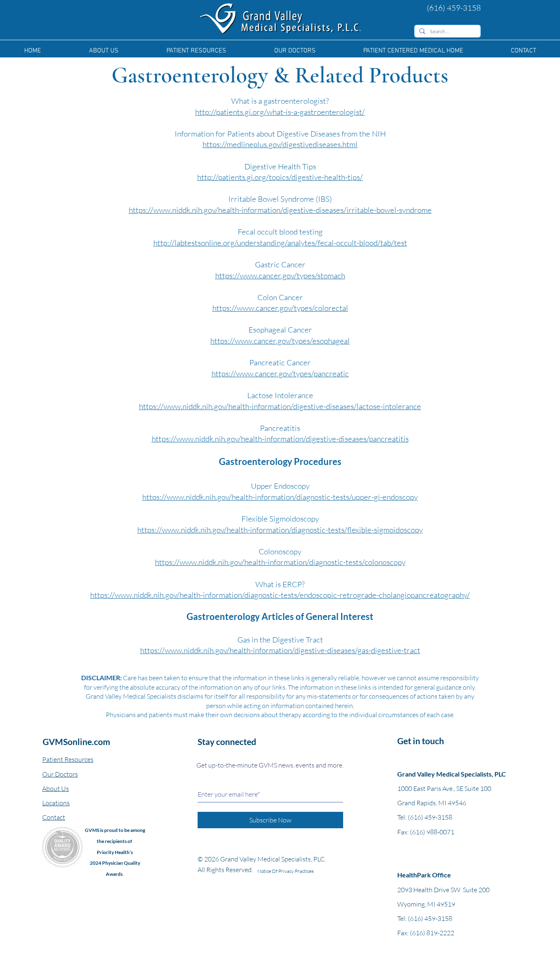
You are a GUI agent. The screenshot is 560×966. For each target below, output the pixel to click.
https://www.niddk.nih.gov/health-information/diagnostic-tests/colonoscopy (280, 562)
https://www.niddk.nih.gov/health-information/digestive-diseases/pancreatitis (280, 439)
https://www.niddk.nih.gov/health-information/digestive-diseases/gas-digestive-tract (280, 650)
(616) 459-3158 (430, 817)
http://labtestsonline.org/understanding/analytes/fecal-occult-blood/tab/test (280, 243)
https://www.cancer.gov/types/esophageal (280, 341)
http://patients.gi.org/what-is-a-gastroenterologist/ (280, 112)
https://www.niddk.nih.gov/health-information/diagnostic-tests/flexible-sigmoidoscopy (280, 530)
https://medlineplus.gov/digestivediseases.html (280, 144)
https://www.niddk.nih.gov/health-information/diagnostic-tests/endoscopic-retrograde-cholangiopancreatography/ (280, 595)
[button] (196, 50)
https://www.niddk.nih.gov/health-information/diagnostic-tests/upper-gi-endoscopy (280, 497)
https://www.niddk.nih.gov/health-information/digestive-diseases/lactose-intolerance (280, 406)
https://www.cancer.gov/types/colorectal (280, 308)
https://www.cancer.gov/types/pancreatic (280, 373)
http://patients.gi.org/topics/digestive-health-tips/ (280, 177)
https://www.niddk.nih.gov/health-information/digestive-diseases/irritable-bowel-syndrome (280, 210)
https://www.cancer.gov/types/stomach (280, 275)
